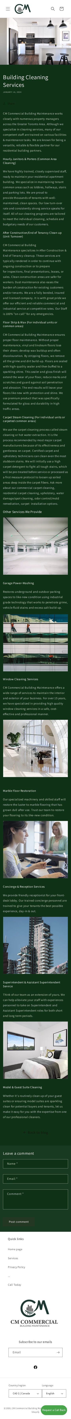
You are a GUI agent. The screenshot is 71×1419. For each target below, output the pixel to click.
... (9, 1276)
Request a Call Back (54, 1410)
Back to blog (38, 1132)
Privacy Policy (16, 1267)
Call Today (14, 1284)
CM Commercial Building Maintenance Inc (33, 1408)
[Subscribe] (58, 1352)
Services (13, 1258)
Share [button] (11, 103)
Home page (15, 1249)
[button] (8, 9)
